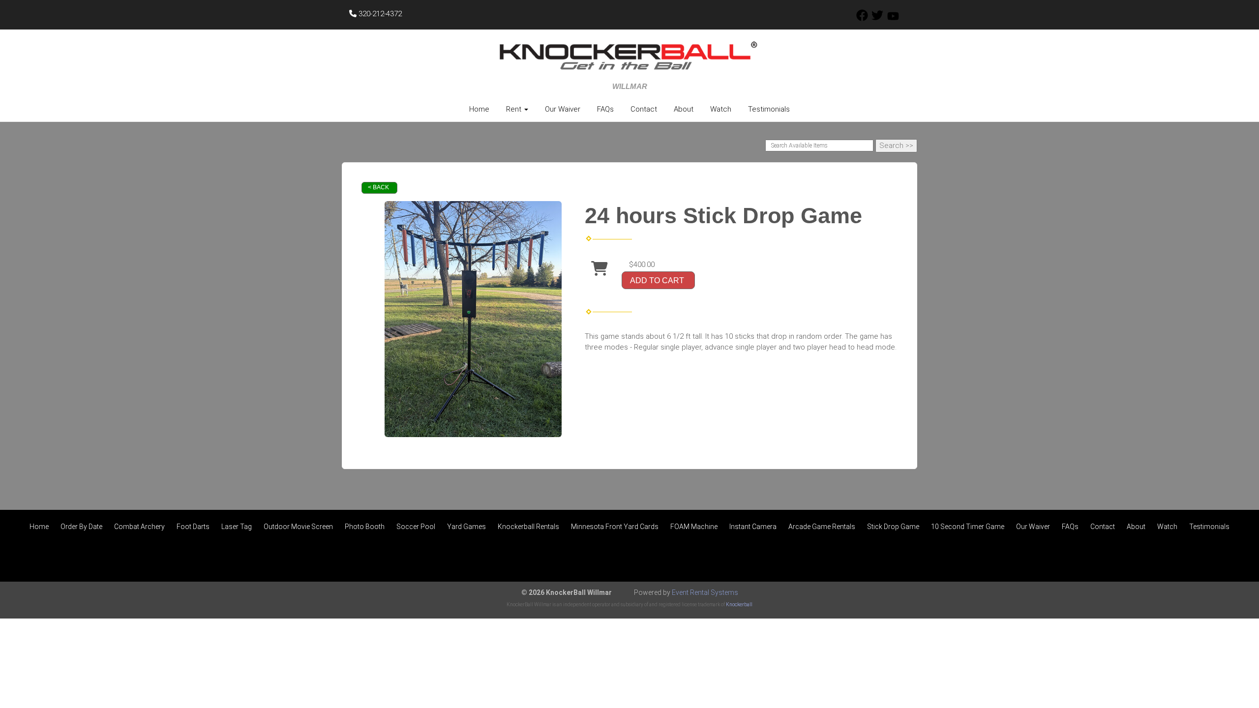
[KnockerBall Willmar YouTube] (893, 18)
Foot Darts (193, 527)
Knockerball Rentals (528, 527)
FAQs (605, 109)
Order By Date (81, 527)
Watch (720, 109)
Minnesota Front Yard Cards (615, 527)
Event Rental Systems (705, 592)
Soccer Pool (415, 527)
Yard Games (466, 527)
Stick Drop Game (893, 527)
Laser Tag (236, 527)
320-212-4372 (379, 13)
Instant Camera (753, 527)
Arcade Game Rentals (821, 527)
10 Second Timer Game (967, 527)
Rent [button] (514, 109)
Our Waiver (562, 109)
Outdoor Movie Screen (298, 527)
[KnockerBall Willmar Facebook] (862, 18)
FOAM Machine (694, 527)
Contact (643, 109)
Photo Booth (365, 527)
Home (479, 109)
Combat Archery (139, 527)
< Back (378, 187)
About (683, 109)
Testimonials (769, 109)
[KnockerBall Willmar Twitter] (877, 18)
